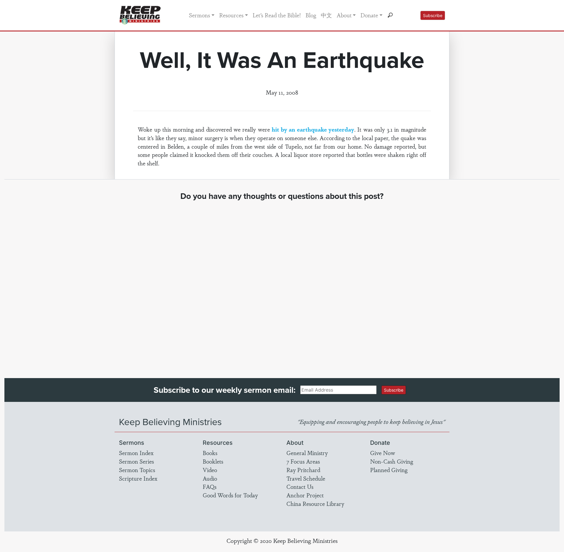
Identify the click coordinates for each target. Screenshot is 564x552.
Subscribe (432, 15)
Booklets (213, 461)
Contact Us (299, 486)
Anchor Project (305, 495)
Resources (231, 15)
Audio (210, 478)
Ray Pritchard (303, 470)
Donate (369, 15)
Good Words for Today (230, 495)
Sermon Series (136, 461)
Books (210, 453)
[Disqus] (282, 284)
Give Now (382, 453)
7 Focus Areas (303, 461)
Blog (311, 15)
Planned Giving (388, 470)
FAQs (209, 486)
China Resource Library (315, 503)
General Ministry (307, 453)
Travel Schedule (305, 478)
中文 (326, 15)
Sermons (199, 15)
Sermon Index (136, 453)
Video (210, 470)
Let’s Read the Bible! (277, 15)
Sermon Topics (137, 470)
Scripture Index (138, 478)
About (344, 15)
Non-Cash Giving (391, 461)
